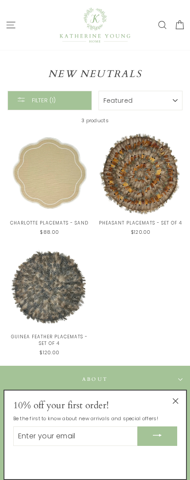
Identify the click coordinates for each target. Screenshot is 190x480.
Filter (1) (43, 100)
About (95, 379)
